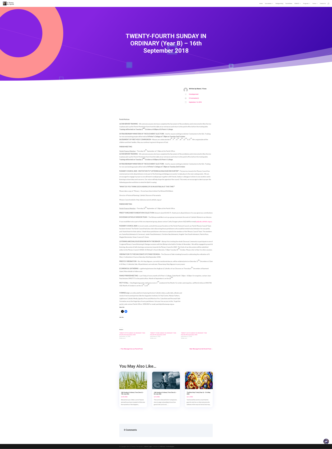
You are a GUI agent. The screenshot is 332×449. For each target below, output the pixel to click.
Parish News (288, 3)
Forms (314, 3)
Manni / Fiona (201, 89)
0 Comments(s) (194, 98)
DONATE (296, 3)
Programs (306, 3)
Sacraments (268, 3)
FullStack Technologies (167, 446)
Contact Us (323, 3)
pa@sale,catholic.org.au (204, 221)
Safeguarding (279, 3)
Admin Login (148, 446)
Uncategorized (193, 94)
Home (261, 3)
